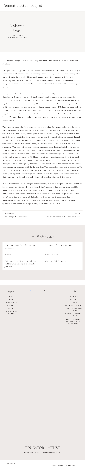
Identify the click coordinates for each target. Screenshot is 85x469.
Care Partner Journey (17, 37)
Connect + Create (73, 305)
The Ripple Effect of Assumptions (59, 245)
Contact (12, 308)
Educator (73, 296)
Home (11, 296)
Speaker (73, 302)
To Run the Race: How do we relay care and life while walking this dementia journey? (21, 264)
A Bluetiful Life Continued (56, 261)
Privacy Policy (10, 463)
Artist (73, 299)
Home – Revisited (52, 254)
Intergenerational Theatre (73, 309)
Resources (11, 305)
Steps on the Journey (12, 312)
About (12, 299)
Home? (8, 254)
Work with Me (11, 302)
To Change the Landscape (16, 215)
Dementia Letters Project (73, 314)
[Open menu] (81, 5)
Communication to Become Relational (63, 215)
